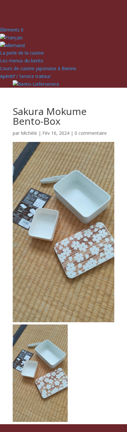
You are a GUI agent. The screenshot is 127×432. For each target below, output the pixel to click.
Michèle (29, 133)
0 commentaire (91, 133)
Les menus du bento (21, 60)
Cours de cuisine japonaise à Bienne (38, 68)
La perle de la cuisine (22, 53)
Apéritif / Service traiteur (25, 76)
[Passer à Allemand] (12, 45)
